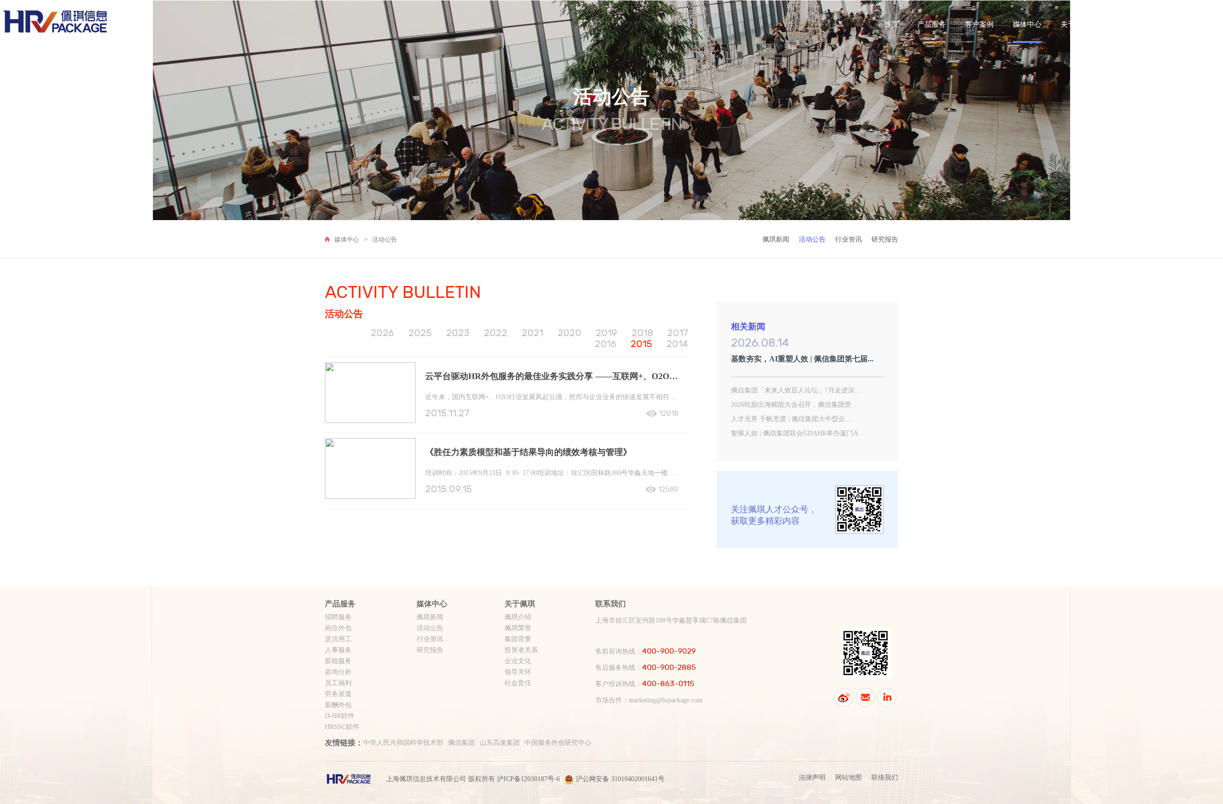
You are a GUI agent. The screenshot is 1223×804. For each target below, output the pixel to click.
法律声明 (812, 777)
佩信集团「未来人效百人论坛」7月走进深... (795, 390)
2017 (677, 333)
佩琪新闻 (775, 239)
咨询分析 (338, 672)
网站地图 (848, 777)
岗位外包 (338, 628)
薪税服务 (338, 661)
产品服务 (931, 24)
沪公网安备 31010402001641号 (620, 779)
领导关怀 (517, 672)
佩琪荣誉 (517, 628)
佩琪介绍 (517, 617)
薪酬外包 (338, 705)
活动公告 (384, 239)
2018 (642, 333)
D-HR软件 (339, 715)
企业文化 (517, 661)
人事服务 (338, 650)
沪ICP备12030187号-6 (528, 779)
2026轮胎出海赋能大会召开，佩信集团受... (794, 404)
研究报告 (884, 239)
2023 (458, 333)
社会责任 (517, 683)
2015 (641, 344)
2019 (606, 333)
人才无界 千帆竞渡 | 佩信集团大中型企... (791, 419)
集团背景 (517, 639)
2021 (532, 333)
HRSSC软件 (342, 726)
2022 (495, 333)
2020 (569, 333)
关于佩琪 (1075, 24)
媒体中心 (1027, 24)
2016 (605, 344)
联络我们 (884, 777)
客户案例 (979, 24)
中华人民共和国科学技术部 (403, 742)
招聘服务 (338, 617)
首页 (891, 24)
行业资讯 (848, 239)
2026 (382, 333)
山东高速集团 (500, 742)
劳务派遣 (338, 694)
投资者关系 (521, 650)
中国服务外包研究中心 (558, 742)
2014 (677, 344)
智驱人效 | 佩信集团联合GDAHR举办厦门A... (797, 433)
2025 (420, 333)
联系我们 (1122, 24)
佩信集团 (461, 742)
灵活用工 (338, 639)
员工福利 (338, 683)
